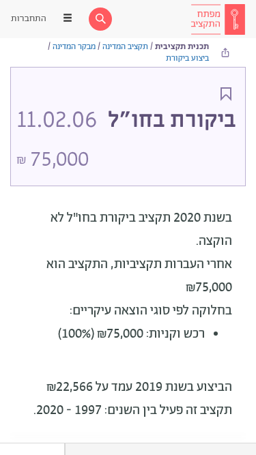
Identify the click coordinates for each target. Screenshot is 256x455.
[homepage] (217, 19)
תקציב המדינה (125, 47)
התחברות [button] (28, 18)
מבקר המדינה (74, 47)
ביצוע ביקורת (187, 58)
